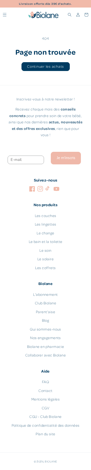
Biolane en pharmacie (45, 346)
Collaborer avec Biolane (45, 355)
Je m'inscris (66, 157)
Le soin (45, 250)
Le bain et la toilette (45, 241)
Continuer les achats (45, 66)
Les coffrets (45, 267)
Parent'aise (45, 311)
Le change (45, 233)
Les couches (45, 215)
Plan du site (45, 434)
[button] (5, 15)
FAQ (45, 381)
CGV (45, 408)
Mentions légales (45, 399)
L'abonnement (45, 294)
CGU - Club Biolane (45, 416)
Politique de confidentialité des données (46, 425)
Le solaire (45, 259)
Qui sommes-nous (45, 329)
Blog (45, 320)
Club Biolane (45, 303)
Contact (45, 390)
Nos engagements (45, 337)
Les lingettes (45, 224)
